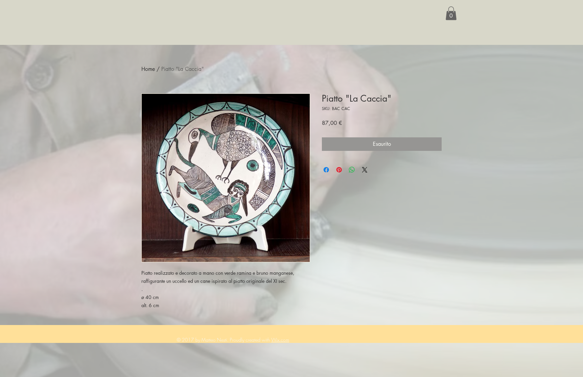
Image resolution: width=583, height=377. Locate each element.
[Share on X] (365, 170)
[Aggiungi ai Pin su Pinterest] (339, 170)
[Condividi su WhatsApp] (352, 170)
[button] (451, 13)
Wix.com (280, 339)
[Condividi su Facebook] (326, 170)
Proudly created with (250, 339)
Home (148, 69)
